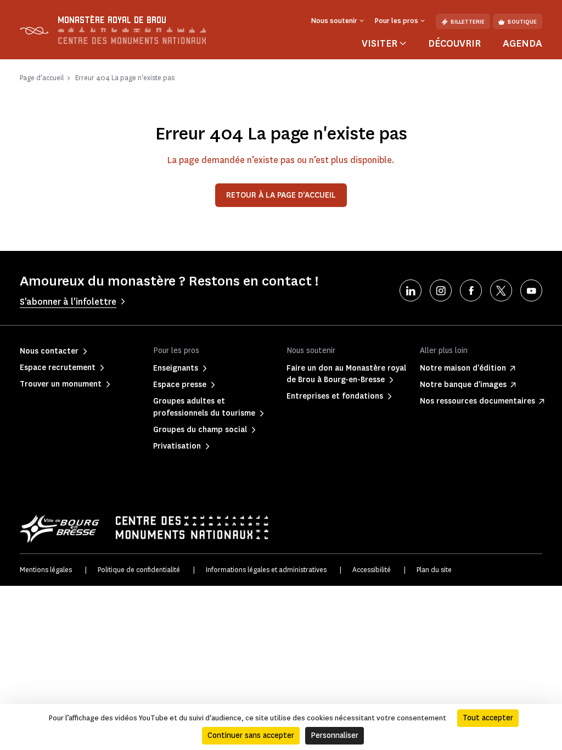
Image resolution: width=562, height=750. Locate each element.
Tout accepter (488, 718)
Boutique (522, 22)
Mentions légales (46, 569)
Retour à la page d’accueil (281, 195)
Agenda (522, 43)
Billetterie (468, 22)
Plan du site (434, 569)
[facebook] (471, 290)
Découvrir (454, 43)
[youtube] (531, 290)
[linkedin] (411, 290)
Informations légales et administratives (266, 569)
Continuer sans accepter (250, 735)
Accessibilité (371, 569)
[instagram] (441, 290)
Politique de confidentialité (139, 569)
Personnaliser (334, 735)
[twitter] (501, 290)
